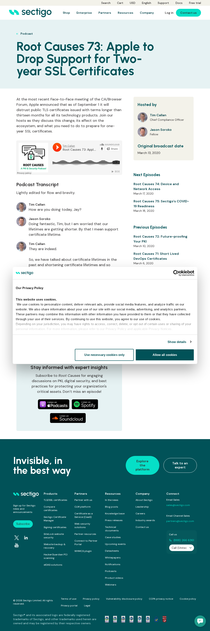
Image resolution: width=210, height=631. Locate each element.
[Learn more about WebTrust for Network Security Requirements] (107, 619)
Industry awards (145, 520)
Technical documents (112, 528)
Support (163, 3)
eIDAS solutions (53, 564)
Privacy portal (69, 605)
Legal (87, 605)
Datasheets (112, 550)
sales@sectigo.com (178, 505)
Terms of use (68, 598)
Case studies (113, 537)
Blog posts (111, 506)
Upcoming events (115, 544)
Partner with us (83, 500)
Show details (177, 342)
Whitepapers (113, 557)
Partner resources (85, 534)
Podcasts (110, 571)
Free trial (195, 3)
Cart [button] (120, 3)
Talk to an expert (180, 465)
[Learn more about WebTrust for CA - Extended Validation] (123, 619)
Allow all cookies (165, 355)
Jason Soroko (161, 130)
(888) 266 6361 (183, 540)
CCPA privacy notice (161, 598)
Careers (140, 513)
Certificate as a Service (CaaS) (83, 515)
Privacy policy (91, 598)
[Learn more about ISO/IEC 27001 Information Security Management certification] (164, 619)
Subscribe (23, 524)
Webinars (110, 584)
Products (50, 493)
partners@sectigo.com (180, 521)
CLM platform (82, 506)
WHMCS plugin (83, 551)
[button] (200, 621)
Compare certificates (50, 508)
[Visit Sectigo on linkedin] (26, 537)
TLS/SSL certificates (55, 500)
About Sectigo (144, 500)
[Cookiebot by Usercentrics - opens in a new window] (176, 273)
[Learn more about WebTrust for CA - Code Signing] (148, 619)
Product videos (114, 578)
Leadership (142, 506)
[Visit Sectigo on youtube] (16, 545)
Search (106, 3)
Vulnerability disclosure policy (124, 598)
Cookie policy (188, 598)
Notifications (112, 564)
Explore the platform (143, 465)
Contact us (142, 527)
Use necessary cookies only (104, 355)
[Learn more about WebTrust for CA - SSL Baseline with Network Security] (140, 619)
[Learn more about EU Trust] (156, 619)
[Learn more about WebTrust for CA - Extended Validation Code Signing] (131, 619)
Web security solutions (82, 525)
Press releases (114, 520)
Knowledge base (114, 513)
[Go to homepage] (30, 12)
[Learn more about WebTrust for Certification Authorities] (115, 619)
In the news (111, 500)
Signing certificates (55, 527)
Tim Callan (158, 115)
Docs (179, 3)
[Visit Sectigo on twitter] (16, 537)
